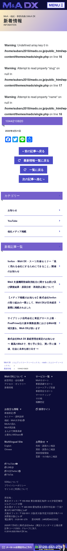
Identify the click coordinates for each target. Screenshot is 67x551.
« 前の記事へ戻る (33, 151)
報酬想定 (40, 401)
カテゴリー (12, 195)
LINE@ (10, 467)
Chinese (8, 449)
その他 (39, 398)
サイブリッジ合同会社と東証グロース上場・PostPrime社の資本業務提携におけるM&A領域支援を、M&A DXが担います (32, 323)
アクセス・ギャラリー (15, 383)
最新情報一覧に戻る (35, 160)
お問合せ (42, 441)
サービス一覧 (44, 376)
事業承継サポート (44, 383)
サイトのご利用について (16, 488)
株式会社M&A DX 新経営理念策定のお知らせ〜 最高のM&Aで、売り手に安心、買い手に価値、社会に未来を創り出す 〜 (32, 343)
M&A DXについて (15, 376)
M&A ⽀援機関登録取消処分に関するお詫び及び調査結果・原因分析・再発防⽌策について (32, 284)
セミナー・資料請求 (14, 416)
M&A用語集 (10, 427)
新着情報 (8, 387)
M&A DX (20, 531)
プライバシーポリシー (15, 485)
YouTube (12, 220)
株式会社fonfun (27, 525)
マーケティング (43, 394)
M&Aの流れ (10, 423)
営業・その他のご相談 (46, 456)
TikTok (10, 474)
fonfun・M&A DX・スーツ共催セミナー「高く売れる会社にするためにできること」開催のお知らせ (32, 266)
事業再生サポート (44, 391)
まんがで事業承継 (13, 431)
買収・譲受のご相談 (45, 449)
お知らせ (12, 210)
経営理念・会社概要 (14, 380)
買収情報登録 (42, 452)
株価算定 (9, 412)
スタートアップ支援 (45, 387)
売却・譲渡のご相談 (45, 445)
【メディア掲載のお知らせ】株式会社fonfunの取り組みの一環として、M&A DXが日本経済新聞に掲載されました (32, 302)
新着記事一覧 (13, 246)
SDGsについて (11, 481)
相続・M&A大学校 (13, 420)
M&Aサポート (42, 380)
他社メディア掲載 (17, 231)
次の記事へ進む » (33, 179)
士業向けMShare (12, 434)
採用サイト (44, 409)
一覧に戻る (35, 170)
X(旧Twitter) (13, 471)
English (7, 445)
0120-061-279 (21, 519)
